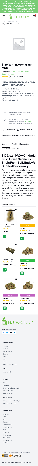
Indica (16, 21)
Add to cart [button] (4, 236)
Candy (5, 383)
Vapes (5, 362)
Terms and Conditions (8, 462)
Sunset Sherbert (25, 298)
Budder (5, 349)
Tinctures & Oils (8, 390)
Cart (4, 430)
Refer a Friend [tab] (17, 148)
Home (3, 21)
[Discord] (11, 332)
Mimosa (22, 228)
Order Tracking (7, 440)
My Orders (6, 437)
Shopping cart (7, 427)
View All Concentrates (10, 364)
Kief (4, 359)
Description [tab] (6, 144)
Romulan (5, 298)
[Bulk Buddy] (19, 16)
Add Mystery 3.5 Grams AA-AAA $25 (10, 225)
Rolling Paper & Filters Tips (11, 401)
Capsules (6, 385)
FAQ (4, 417)
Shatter (5, 346)
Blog (4, 419)
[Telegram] (14, 332)
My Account (7, 435)
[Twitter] (7, 332)
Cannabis (9, 21)
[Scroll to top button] (35, 456)
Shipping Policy (27, 462)
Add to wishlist (3, 129)
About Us (6, 414)
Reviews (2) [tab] (6, 148)
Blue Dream (23, 263)
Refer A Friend (7, 424)
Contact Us (6, 422)
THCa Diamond (7, 351)
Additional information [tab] (20, 144)
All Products (15, 71)
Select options (22, 238)
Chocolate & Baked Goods (11, 388)
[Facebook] (3, 332)
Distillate (5, 354)
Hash (4, 356)
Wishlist (5, 443)
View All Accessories (9, 403)
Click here (27, 121)
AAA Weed (25, 71)
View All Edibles (8, 393)
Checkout (6, 432)
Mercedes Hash (8, 260)
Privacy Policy (19, 462)
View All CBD (7, 372)
